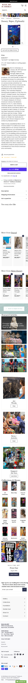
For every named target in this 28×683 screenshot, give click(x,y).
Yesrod (14, 233)
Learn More (14, 476)
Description (5, 191)
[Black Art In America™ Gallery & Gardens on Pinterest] (15, 657)
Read (14, 441)
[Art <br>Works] (14, 388)
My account (4, 646)
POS (2, 679)
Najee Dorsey (16, 18)
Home (2, 18)
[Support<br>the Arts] (14, 458)
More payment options (14, 173)
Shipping (3, 161)
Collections (8, 18)
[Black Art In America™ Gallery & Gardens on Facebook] (17, 654)
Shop (14, 406)
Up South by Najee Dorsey (9, 50)
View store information (9, 186)
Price (3, 55)
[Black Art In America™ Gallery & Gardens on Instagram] (15, 654)
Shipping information (8, 195)
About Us (3, 644)
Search (3, 642)
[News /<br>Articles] (14, 423)
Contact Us (21, 681)
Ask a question (6, 198)
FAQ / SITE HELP (5, 639)
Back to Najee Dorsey (15, 309)
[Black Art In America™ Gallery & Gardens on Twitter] (23, 654)
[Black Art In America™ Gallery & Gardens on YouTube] (20, 654)
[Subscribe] (24, 589)
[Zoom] (22, 43)
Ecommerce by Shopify (14, 679)
